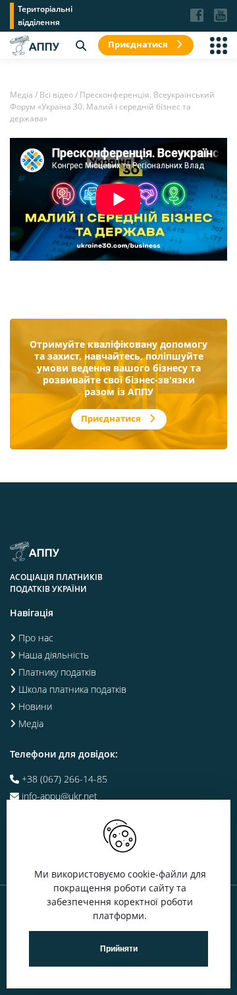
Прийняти (119, 949)
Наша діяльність (53, 655)
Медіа (21, 94)
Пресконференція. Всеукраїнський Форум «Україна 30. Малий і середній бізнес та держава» (112, 106)
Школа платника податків (72, 689)
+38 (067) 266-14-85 (64, 779)
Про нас (35, 637)
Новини (35, 706)
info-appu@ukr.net (59, 796)
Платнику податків (57, 672)
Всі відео (56, 94)
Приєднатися (138, 44)
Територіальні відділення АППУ (45, 16)
